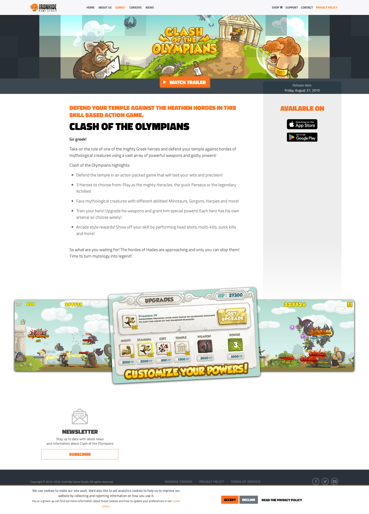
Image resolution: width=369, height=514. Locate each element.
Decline (248, 499)
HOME (90, 7)
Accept (230, 499)
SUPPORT (292, 7)
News (150, 7)
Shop (276, 7)
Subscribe (80, 454)
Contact (307, 7)
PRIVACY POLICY (326, 7)
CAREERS (135, 7)
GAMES (120, 7)
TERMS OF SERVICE (245, 481)
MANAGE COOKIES (178, 481)
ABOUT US (105, 7)
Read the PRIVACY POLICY (282, 499)
